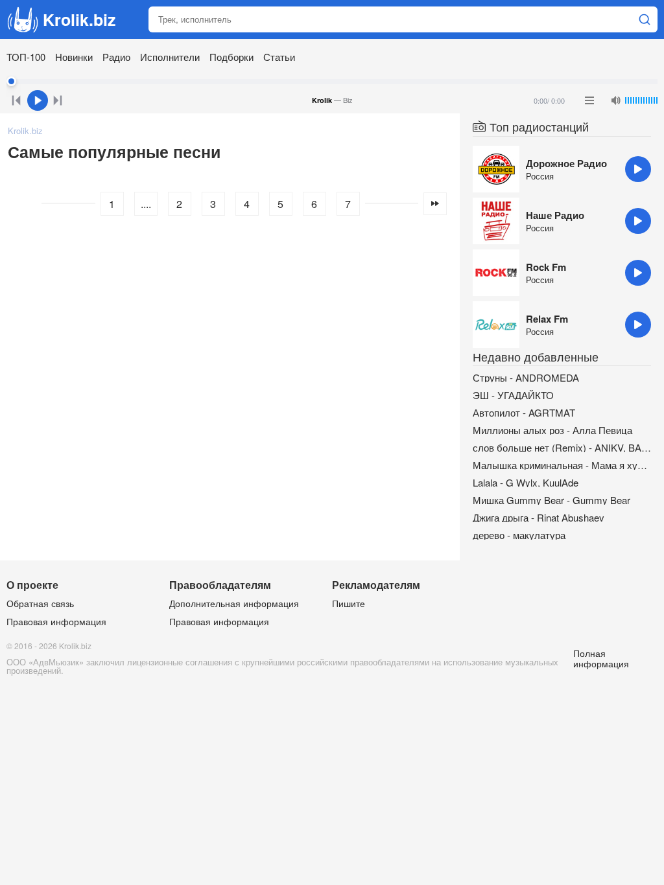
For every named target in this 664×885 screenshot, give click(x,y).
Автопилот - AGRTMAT (524, 412)
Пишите (348, 603)
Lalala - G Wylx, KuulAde (525, 482)
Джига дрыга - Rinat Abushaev (538, 517)
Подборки (231, 56)
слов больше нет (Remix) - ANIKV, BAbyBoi (562, 447)
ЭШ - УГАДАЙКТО (513, 395)
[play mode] (589, 100)
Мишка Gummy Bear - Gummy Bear (551, 500)
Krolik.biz (79, 19)
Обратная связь (40, 603)
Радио (116, 56)
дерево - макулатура (519, 535)
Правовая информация (56, 621)
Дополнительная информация (234, 603)
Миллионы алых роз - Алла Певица (552, 430)
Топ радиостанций (539, 126)
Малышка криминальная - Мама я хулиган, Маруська (562, 465)
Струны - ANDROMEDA (526, 377)
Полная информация (601, 658)
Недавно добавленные (536, 356)
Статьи (279, 56)
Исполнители (170, 56)
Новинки (74, 56)
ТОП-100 (25, 56)
